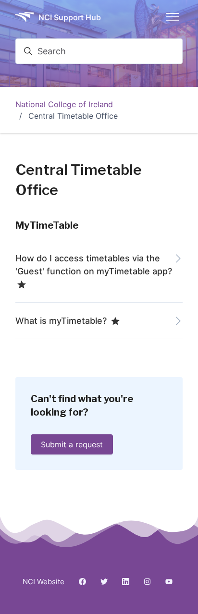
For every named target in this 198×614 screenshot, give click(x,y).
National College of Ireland (64, 104)
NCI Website (43, 581)
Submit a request (72, 444)
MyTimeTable (47, 225)
